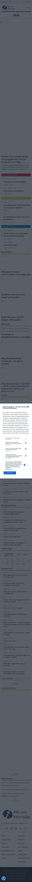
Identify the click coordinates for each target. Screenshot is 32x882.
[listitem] (16, 438)
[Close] (28, 407)
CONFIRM (10, 472)
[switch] (25, 443)
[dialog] (16, 441)
